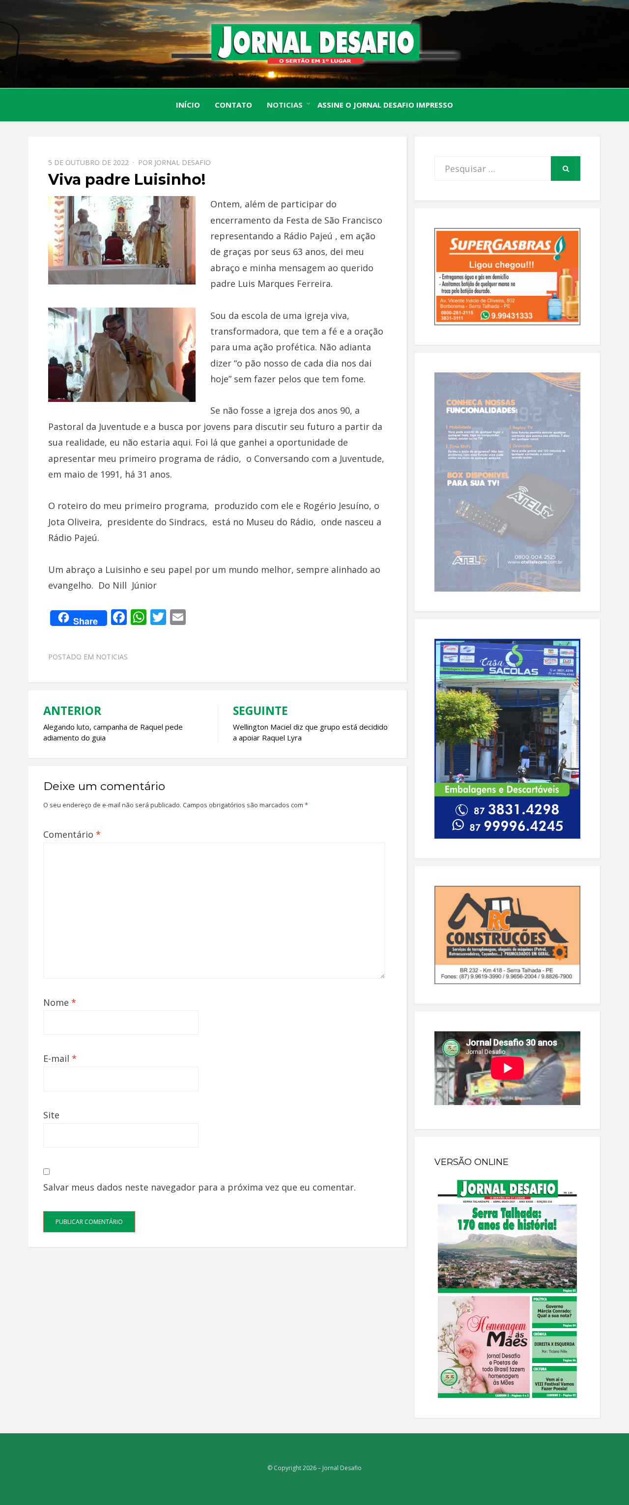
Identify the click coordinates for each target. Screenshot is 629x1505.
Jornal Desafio (182, 162)
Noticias (285, 105)
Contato (233, 105)
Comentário (72, 834)
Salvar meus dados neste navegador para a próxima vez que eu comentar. (199, 1187)
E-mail (60, 1058)
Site (51, 1115)
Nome (59, 1002)
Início (188, 105)
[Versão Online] (507, 1288)
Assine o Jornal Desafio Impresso (385, 105)
